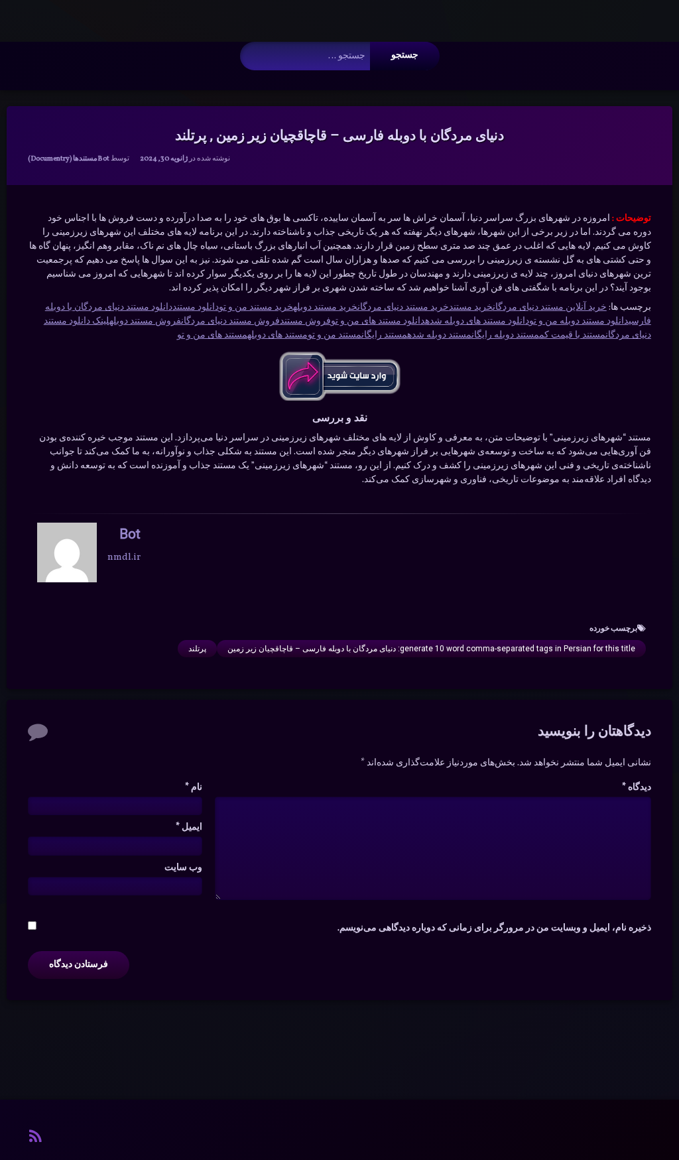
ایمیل (189, 827)
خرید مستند (471, 307)
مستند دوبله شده (439, 335)
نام (193, 787)
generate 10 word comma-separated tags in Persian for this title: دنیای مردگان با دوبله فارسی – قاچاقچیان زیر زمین (431, 648)
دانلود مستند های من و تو (378, 321)
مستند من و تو (334, 335)
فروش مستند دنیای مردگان (230, 321)
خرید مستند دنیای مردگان (403, 307)
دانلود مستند (195, 307)
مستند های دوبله (277, 335)
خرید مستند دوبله (325, 307)
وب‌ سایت (183, 868)
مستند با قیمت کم (572, 335)
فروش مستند (305, 321)
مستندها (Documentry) (62, 159)
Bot (103, 159)
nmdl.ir (124, 557)
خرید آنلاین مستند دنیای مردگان (550, 307)
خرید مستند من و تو (256, 307)
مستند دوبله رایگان (505, 335)
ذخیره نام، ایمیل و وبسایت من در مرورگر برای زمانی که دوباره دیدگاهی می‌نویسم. (494, 928)
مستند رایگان (384, 335)
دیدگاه (636, 787)
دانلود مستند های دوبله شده (477, 321)
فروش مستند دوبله (145, 321)
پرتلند (197, 648)
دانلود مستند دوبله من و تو (579, 321)
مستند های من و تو (212, 335)
